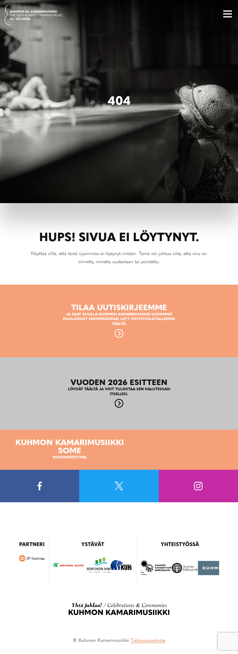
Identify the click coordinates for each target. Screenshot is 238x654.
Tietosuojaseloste (148, 640)
